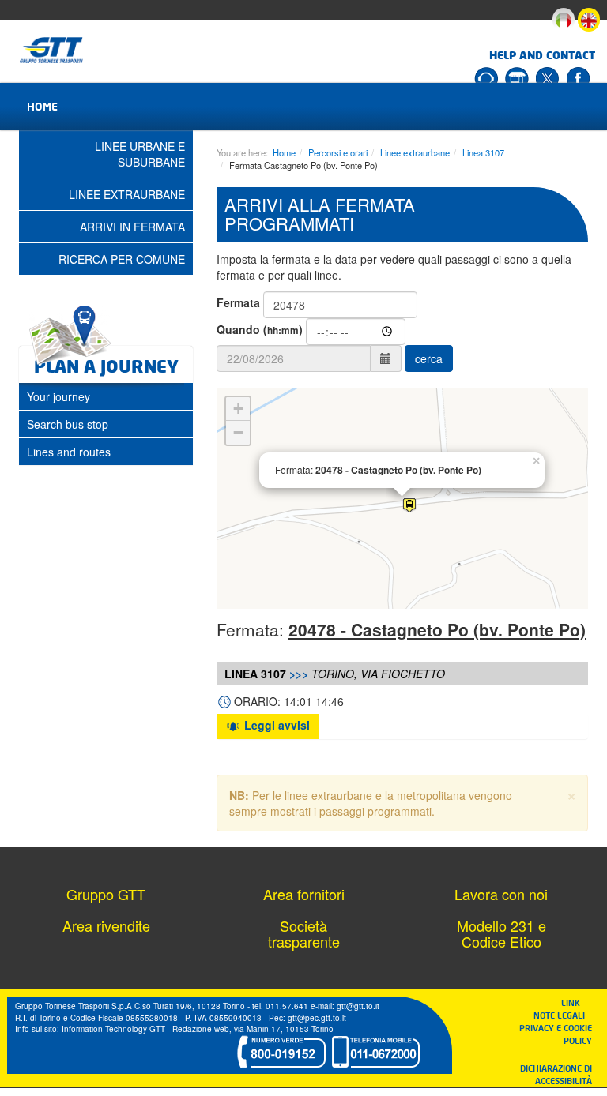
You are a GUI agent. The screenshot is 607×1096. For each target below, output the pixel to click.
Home (42, 106)
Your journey (58, 396)
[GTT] (52, 50)
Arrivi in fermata (132, 227)
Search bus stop (67, 424)
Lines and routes (69, 452)
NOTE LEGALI (562, 1015)
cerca (429, 358)
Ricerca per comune (121, 259)
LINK (575, 1002)
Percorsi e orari (338, 152)
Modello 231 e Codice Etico (501, 933)
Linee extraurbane (415, 152)
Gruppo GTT (105, 894)
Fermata (238, 302)
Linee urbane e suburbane (140, 154)
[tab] (106, 396)
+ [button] (238, 409)
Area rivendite (106, 925)
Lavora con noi (501, 894)
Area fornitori (304, 894)
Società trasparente (304, 933)
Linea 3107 (483, 152)
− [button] (238, 432)
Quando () (260, 329)
